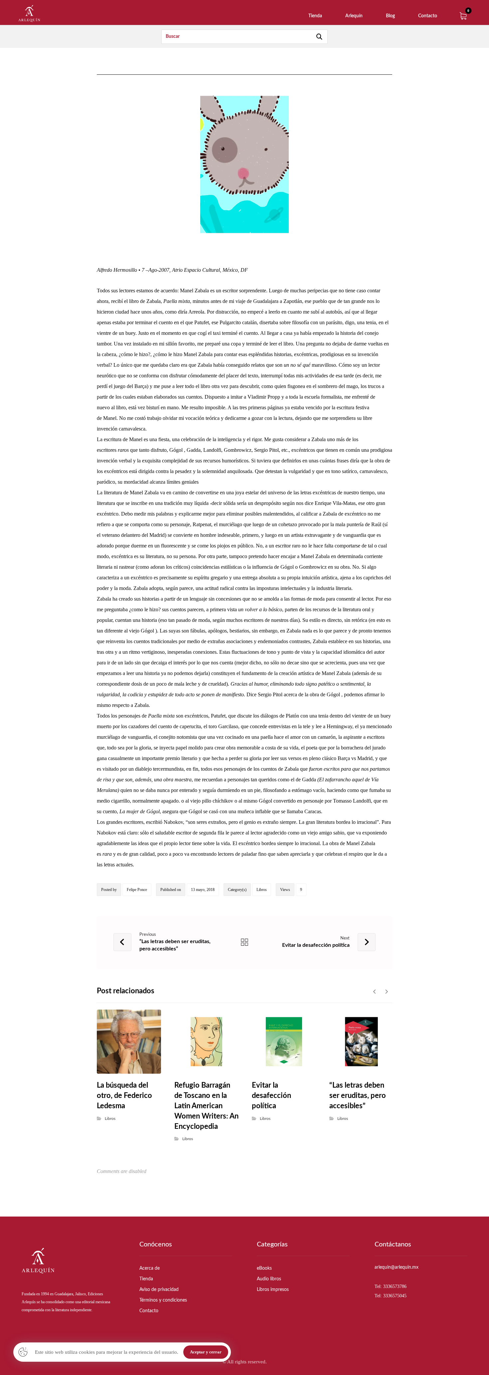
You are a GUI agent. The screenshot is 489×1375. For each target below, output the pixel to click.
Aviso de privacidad (159, 1289)
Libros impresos (273, 1289)
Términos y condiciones (163, 1300)
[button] (463, 16)
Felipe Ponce (137, 889)
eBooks (264, 1268)
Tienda (146, 1279)
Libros (261, 889)
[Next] (386, 991)
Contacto (148, 1311)
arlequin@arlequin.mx (396, 1267)
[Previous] (375, 991)
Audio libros (269, 1279)
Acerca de (149, 1268)
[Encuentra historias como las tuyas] (29, 13)
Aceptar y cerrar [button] (206, 1351)
